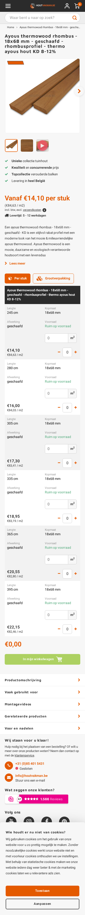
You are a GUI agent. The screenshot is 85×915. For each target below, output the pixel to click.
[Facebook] (46, 822)
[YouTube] (11, 822)
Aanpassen (42, 904)
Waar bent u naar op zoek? (74, 17)
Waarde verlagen (59, 352)
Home (10, 27)
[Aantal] (67, 352)
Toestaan (42, 890)
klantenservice (24, 755)
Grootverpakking (57, 278)
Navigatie (8, 6)
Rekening (67, 6)
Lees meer (17, 263)
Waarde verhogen (75, 352)
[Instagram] (29, 822)
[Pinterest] (64, 822)
